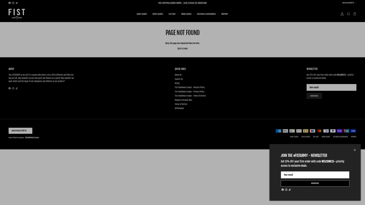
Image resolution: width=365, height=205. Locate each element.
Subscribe (315, 183)
